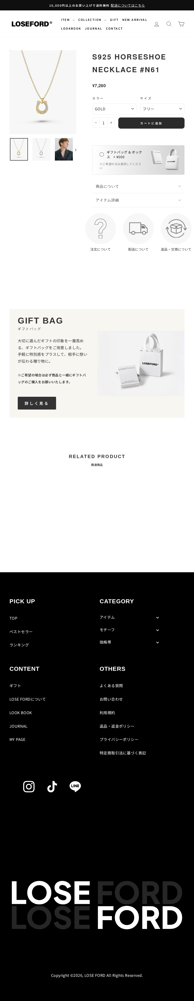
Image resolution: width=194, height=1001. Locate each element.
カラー (98, 98)
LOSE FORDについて (27, 699)
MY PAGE (17, 739)
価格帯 (105, 642)
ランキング (19, 645)
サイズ (146, 98)
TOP (13, 618)
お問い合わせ (111, 699)
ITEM (66, 20)
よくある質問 (111, 685)
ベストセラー (21, 631)
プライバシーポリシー (119, 739)
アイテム (107, 617)
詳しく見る (37, 403)
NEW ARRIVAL (134, 20)
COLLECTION (90, 20)
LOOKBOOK (71, 28)
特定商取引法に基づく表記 (123, 753)
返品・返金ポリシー (117, 726)
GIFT (114, 20)
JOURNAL (93, 28)
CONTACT (114, 28)
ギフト (15, 685)
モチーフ (107, 629)
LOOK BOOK (20, 712)
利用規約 (107, 712)
